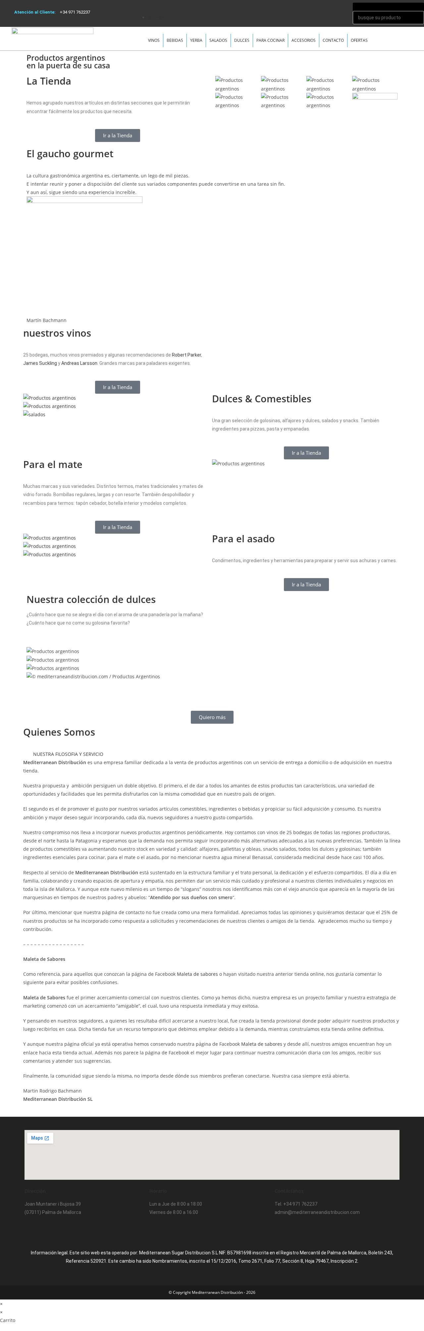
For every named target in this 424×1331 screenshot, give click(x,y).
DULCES (241, 40)
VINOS (154, 40)
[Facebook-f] (33, 1231)
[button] (247, 4)
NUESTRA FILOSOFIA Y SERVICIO (68, 754)
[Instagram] (50, 1231)
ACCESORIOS (304, 40)
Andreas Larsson (79, 363)
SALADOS (218, 40)
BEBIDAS (175, 40)
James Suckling (40, 363)
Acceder (157, 17)
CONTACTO (333, 40)
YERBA (196, 40)
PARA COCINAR (270, 40)
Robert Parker (186, 355)
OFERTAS (359, 40)
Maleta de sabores (197, 974)
